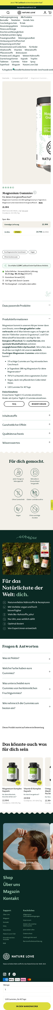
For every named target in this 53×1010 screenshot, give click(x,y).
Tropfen (33, 58)
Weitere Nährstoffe (31, 55)
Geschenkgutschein (8, 23)
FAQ (4, 926)
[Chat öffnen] (52, 505)
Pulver (25, 61)
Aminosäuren (21, 52)
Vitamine (18, 49)
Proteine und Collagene (10, 55)
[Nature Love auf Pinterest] (14, 975)
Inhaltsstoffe (5, 49)
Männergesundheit (26, 38)
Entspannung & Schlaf (20, 78)
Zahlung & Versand (30, 937)
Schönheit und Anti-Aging (11, 34)
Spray (32, 61)
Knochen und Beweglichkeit (12, 31)
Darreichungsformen (9, 58)
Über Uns (6, 914)
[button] (8, 187)
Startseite (5, 78)
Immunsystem (27, 26)
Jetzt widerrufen (28, 930)
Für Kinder (33, 46)
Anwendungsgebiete (9, 26)
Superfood (4, 64)
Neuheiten (15, 20)
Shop (8, 877)
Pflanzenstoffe (6, 52)
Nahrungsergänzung (9, 17)
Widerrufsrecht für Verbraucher (30, 925)
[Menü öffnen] (3, 13)
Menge (6, 985)
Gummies (15, 61)
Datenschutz (27, 933)
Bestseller (4, 20)
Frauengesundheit (7, 38)
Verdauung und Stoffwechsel (12, 40)
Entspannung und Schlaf (10, 43)
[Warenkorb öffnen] (49, 13)
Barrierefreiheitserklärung (32, 941)
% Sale (22, 23)
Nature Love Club (30, 64)
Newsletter (7, 930)
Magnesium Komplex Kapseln (12, 789)
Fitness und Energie (8, 29)
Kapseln (24, 58)
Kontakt (11, 898)
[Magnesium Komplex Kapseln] (12, 771)
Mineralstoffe (31, 49)
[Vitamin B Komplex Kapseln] (33, 771)
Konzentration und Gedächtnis (13, 46)
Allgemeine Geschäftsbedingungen (31, 915)
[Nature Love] (26, 13)
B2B (4, 943)
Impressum (27, 920)
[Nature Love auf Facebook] (10, 975)
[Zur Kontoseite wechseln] (45, 13)
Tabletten (4, 61)
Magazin (16, 64)
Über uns (11, 884)
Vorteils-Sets (28, 20)
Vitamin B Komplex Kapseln (32, 789)
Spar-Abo (6, 219)
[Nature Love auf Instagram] (4, 975)
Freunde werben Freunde (9, 938)
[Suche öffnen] (8, 13)
